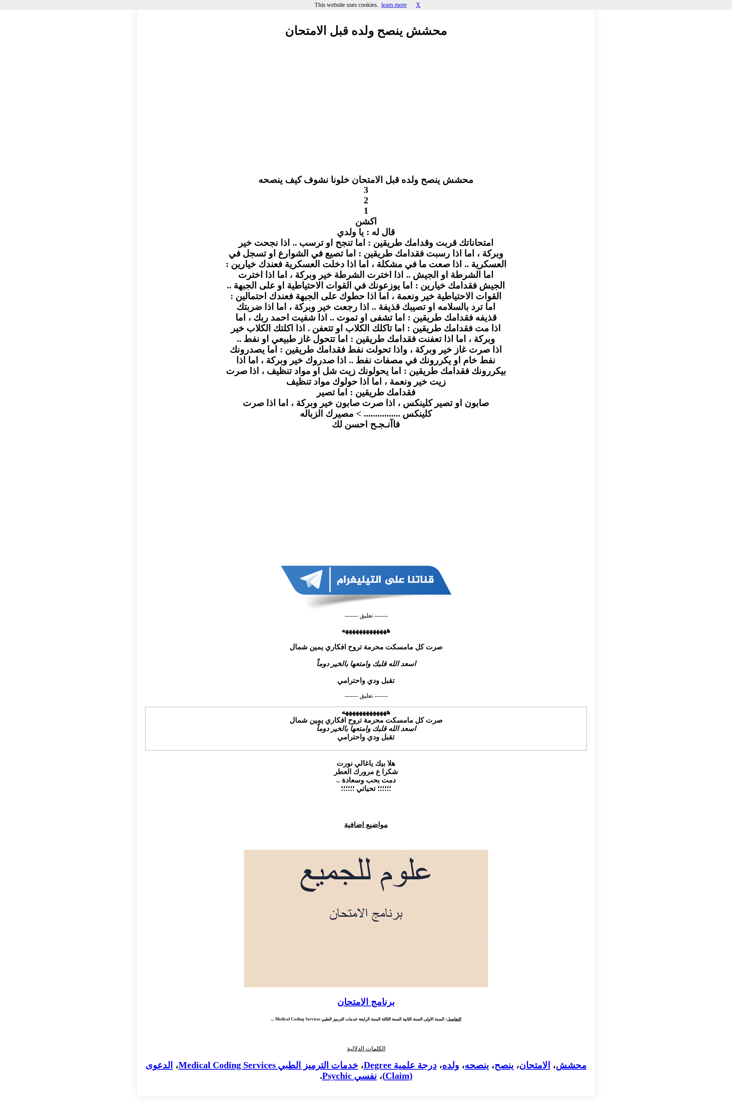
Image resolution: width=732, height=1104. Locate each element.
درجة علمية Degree (400, 1065)
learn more (394, 5)
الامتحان (535, 1065)
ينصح (504, 1065)
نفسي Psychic (349, 1076)
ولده (450, 1065)
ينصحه (477, 1065)
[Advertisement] (366, 113)
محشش (571, 1065)
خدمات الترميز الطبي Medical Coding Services (268, 1065)
